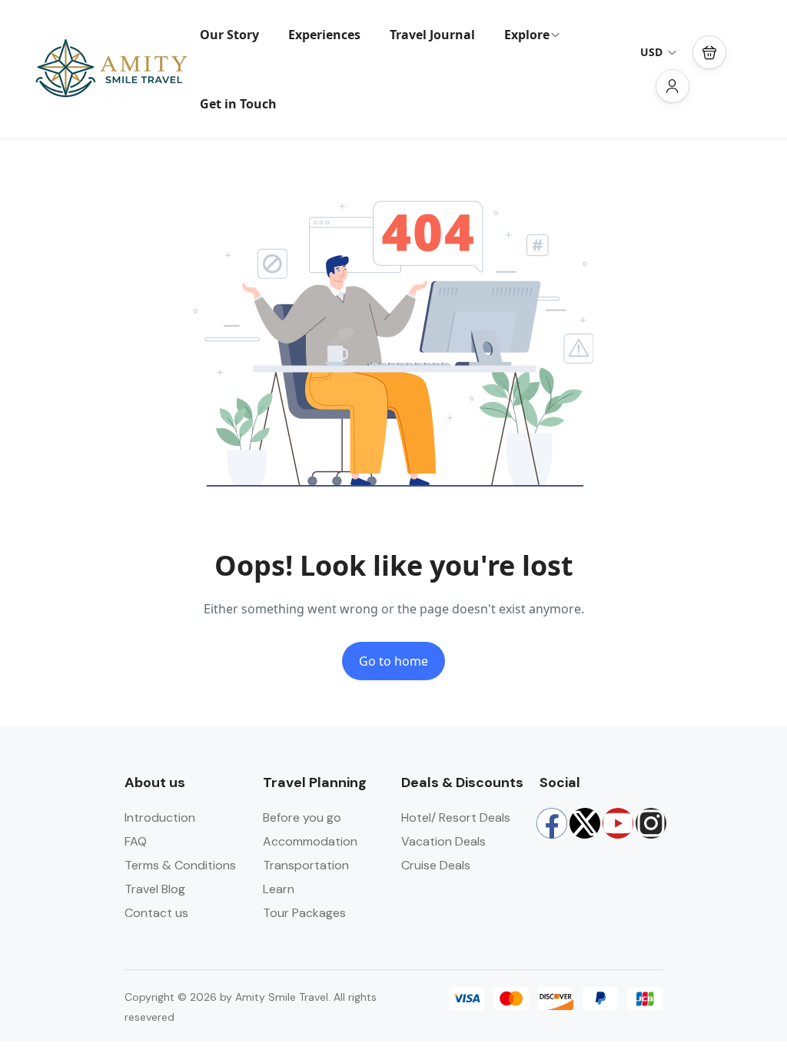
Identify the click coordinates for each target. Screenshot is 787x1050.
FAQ (136, 841)
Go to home (393, 661)
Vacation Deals (443, 841)
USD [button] (651, 52)
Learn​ (278, 889)
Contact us (156, 913)
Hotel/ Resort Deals (455, 817)
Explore (527, 34)
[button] (709, 52)
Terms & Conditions (180, 865)
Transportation (306, 865)
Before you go (302, 817)
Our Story (229, 34)
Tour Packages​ (304, 913)
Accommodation (310, 841)
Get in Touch (238, 103)
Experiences (324, 34)
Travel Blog (155, 889)
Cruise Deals (435, 865)
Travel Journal (432, 34)
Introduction (160, 817)
